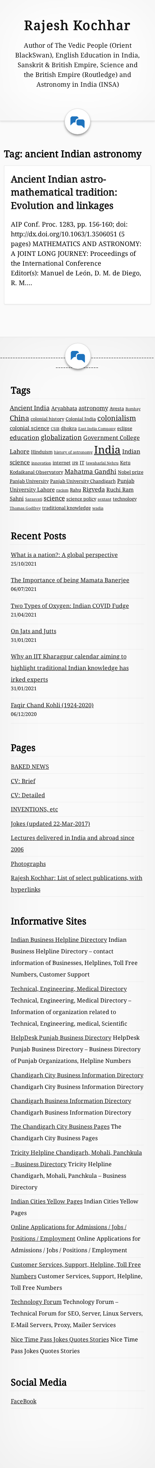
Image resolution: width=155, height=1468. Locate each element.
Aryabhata (64, 408)
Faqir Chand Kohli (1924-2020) (52, 705)
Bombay (133, 408)
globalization (61, 437)
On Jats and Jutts (33, 631)
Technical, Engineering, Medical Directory (69, 989)
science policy (81, 498)
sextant (104, 499)
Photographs (28, 864)
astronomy (93, 408)
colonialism (116, 418)
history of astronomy (73, 452)
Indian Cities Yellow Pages (47, 1201)
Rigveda (94, 489)
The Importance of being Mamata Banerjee (70, 580)
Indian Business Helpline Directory (59, 940)
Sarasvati (33, 499)
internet (62, 462)
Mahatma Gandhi (90, 471)
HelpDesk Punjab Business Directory (61, 1038)
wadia (97, 508)
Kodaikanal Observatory (36, 472)
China (19, 418)
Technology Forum (36, 1302)
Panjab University (29, 481)
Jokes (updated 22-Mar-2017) (50, 824)
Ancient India (30, 408)
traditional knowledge (66, 508)
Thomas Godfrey (25, 508)
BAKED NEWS (30, 767)
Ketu (125, 462)
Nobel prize (130, 472)
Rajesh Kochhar (77, 25)
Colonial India (81, 419)
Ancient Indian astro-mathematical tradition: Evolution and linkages (64, 192)
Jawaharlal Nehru (102, 462)
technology (125, 498)
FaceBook (23, 1401)
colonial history (47, 419)
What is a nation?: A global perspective (64, 555)
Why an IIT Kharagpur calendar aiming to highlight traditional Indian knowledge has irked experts (70, 667)
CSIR (55, 428)
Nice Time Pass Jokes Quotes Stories (60, 1339)
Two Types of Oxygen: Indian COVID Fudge (70, 606)
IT (82, 462)
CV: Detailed (28, 795)
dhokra (69, 428)
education (24, 437)
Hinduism (42, 451)
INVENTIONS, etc (34, 809)
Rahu (75, 489)
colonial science (29, 428)
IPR (75, 462)
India (107, 449)
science (54, 498)
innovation (41, 462)
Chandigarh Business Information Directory (71, 1101)
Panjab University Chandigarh (83, 481)
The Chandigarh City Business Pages (60, 1126)
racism (62, 490)
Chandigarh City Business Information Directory (77, 1075)
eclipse (124, 428)
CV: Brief (23, 781)
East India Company (97, 428)
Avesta (117, 408)
